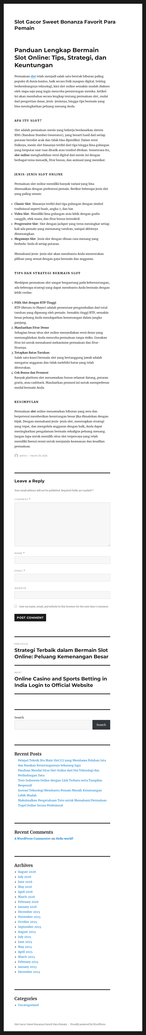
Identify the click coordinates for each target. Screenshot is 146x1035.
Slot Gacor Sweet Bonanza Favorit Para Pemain (40, 1024)
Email (19, 570)
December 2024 (29, 972)
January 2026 (27, 907)
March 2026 (26, 897)
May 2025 (25, 947)
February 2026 (28, 902)
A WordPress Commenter (32, 838)
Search (19, 717)
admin (23, 455)
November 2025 (29, 917)
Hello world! (64, 838)
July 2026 (24, 877)
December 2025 (29, 912)
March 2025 (26, 957)
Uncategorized (28, 1005)
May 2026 (25, 887)
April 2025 (25, 952)
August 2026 (27, 872)
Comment (22, 499)
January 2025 (27, 967)
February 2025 (28, 962)
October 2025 (27, 922)
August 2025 (27, 932)
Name (19, 553)
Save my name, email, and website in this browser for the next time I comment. (64, 606)
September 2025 (29, 927)
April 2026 (25, 892)
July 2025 (24, 937)
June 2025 (25, 942)
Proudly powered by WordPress (88, 1024)
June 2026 (25, 882)
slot (33, 76)
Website (20, 588)
